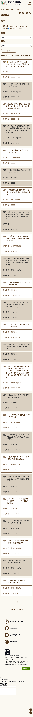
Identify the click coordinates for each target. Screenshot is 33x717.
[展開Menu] (30, 3)
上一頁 (12, 602)
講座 (11, 26)
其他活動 (19, 28)
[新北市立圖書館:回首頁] (11, 3)
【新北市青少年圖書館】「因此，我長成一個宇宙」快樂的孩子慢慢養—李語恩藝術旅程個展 (18, 106)
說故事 (28, 26)
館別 (3, 41)
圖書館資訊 (9, 9)
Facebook (14, 628)
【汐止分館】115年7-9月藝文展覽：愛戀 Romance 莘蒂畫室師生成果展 (18, 501)
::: (0, 1)
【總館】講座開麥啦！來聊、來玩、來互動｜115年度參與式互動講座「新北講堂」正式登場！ (17, 64)
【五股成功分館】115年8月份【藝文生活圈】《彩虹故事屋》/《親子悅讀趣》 (18, 437)
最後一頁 (22, 602)
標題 (4, 62)
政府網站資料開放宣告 (11, 663)
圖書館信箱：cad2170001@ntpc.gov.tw (16, 664)
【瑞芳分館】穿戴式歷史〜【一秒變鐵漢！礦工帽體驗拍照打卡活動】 (18, 347)
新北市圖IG (14, 641)
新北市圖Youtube (16, 635)
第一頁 (10, 602)
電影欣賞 (5, 28)
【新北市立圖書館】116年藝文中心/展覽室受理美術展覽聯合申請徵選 (18, 479)
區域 (3, 33)
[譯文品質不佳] (4, 684)
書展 (16, 26)
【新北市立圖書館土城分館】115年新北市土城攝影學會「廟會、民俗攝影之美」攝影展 (17, 305)
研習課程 (21, 26)
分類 (3, 21)
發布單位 (6, 72)
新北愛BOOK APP (16, 621)
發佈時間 (6, 77)
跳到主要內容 (4, 1)
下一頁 (20, 602)
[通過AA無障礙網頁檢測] (26, 668)
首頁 (2, 9)
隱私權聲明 (21, 663)
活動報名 (5, 26)
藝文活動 (12, 28)
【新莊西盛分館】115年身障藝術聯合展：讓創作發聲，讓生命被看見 (18, 192)
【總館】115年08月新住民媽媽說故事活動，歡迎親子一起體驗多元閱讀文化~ (18, 238)
